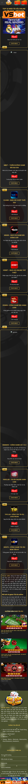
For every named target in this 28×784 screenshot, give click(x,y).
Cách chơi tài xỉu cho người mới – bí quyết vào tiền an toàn (13, 655)
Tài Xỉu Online (5, 707)
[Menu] (2, 2)
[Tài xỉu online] (8, 2)
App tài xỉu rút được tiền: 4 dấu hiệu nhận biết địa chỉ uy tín (13, 631)
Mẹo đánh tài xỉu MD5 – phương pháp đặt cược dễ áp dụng (13, 679)
